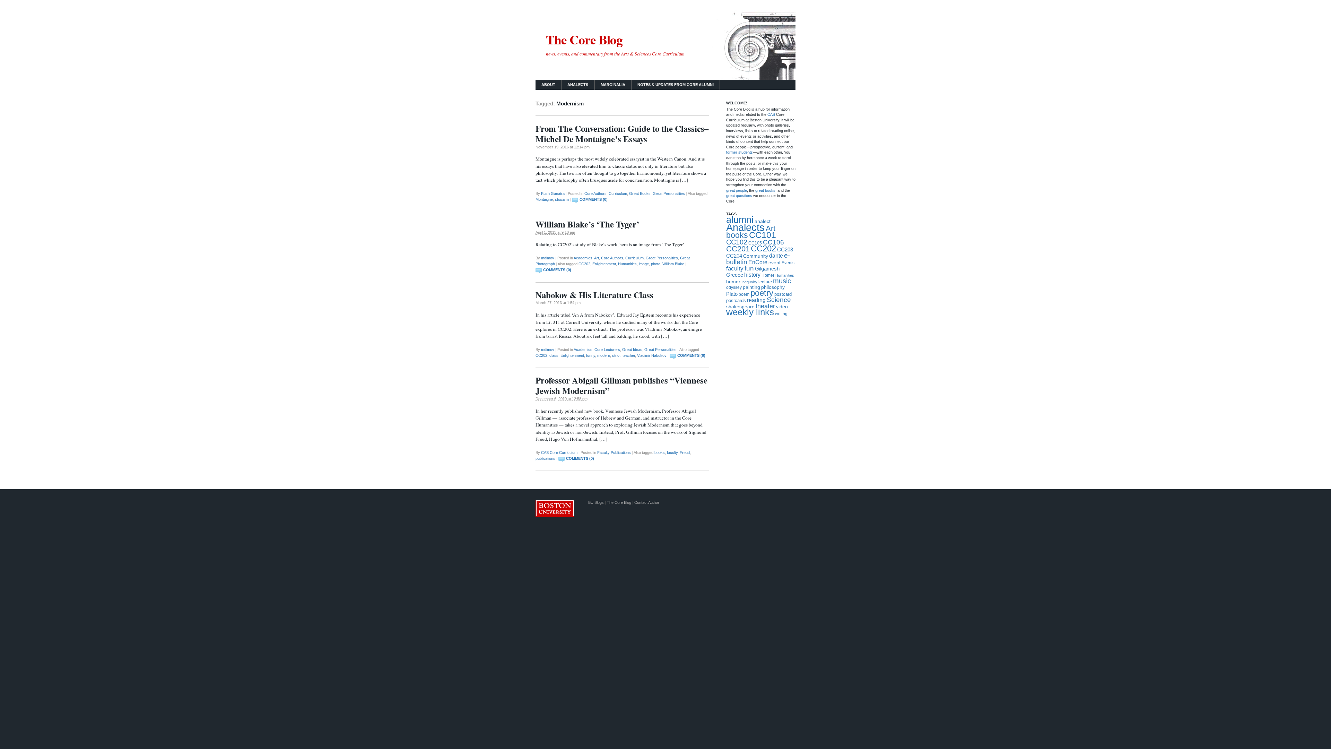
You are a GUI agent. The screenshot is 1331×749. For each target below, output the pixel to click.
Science (779, 299)
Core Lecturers (607, 349)
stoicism (562, 199)
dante (776, 255)
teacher (629, 355)
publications (545, 458)
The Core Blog (584, 39)
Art (596, 258)
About (548, 85)
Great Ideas (632, 349)
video (782, 306)
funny (590, 355)
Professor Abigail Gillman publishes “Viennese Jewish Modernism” (621, 385)
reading (756, 300)
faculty (672, 452)
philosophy (773, 287)
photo (655, 264)
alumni (740, 220)
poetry (761, 293)
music (782, 281)
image (644, 264)
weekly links (750, 312)
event (774, 262)
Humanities (627, 264)
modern (603, 355)
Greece (734, 275)
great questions (739, 195)
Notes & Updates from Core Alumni (675, 85)
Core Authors (595, 193)
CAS (771, 114)
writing (781, 313)
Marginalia (613, 85)
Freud (685, 452)
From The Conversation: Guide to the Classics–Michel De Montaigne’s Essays (622, 133)
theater (765, 306)
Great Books (640, 193)
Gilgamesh (767, 269)
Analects (577, 85)
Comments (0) (594, 199)
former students (739, 152)
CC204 (734, 256)
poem (744, 294)
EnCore (757, 262)
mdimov (547, 258)
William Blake (673, 264)
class (553, 355)
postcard (783, 294)
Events (788, 262)
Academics (583, 258)
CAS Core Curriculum (559, 452)
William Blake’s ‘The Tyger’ (587, 224)
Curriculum (618, 193)
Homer (768, 275)
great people (736, 190)
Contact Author (646, 502)
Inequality (749, 282)
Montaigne (544, 199)
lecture (765, 281)
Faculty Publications (614, 452)
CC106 (773, 242)
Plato (732, 294)
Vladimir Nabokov (652, 355)
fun (749, 268)
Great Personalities (669, 193)
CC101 (762, 235)
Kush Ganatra (553, 193)
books (659, 452)
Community (755, 256)
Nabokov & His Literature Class (594, 295)
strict (616, 355)
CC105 (755, 243)
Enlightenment (604, 264)
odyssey (734, 287)
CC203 (785, 249)
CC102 (736, 242)
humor (733, 281)
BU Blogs (596, 502)
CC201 (738, 248)
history (752, 275)
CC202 (584, 264)
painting (751, 287)
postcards (736, 300)
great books (765, 190)
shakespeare (740, 306)
